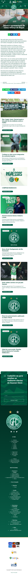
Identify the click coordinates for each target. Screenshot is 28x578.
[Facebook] (11, 431)
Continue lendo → (7, 130)
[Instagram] (14, 431)
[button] (9, 34)
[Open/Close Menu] (2, 6)
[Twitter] (16, 431)
